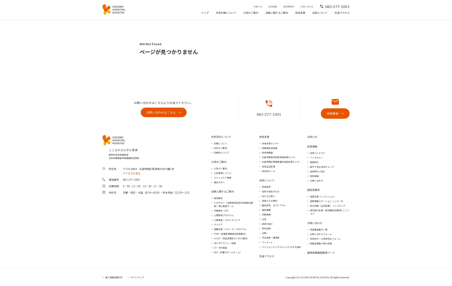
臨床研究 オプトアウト (274, 205)
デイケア (218, 224)
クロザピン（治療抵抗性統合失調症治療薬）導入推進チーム (233, 204)
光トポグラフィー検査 (225, 243)
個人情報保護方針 (114, 277)
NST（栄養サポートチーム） (228, 252)
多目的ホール (268, 171)
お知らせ (258, 6)
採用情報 (272, 6)
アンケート (267, 242)
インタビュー (316, 157)
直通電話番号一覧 (319, 229)
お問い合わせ (306, 6)
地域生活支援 (268, 166)
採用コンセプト (317, 152)
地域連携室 (267, 152)
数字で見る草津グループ (322, 166)
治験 (264, 232)
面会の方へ (219, 182)
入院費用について (222, 172)
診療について (220, 143)
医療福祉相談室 (269, 147)
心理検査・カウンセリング (227, 219)
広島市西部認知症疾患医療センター (279, 157)
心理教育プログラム (224, 215)
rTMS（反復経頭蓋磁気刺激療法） (230, 233)
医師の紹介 (267, 223)
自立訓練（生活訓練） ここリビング (327, 205)
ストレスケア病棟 (222, 177)
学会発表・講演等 (270, 237)
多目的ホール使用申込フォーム (325, 238)
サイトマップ (137, 277)
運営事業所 (288, 6)
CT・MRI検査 (220, 247)
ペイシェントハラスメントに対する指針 (281, 246)
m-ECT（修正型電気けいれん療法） (231, 238)
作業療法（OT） (222, 210)
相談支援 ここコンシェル (322, 196)
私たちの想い (268, 196)
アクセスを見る (131, 173)
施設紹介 (314, 162)
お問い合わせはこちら (161, 112)
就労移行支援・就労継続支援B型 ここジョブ (329, 212)
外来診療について (226, 12)
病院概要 (266, 209)
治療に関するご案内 (276, 12)
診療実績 (266, 214)
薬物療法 (218, 198)
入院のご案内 (250, 12)
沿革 (264, 219)
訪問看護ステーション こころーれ (326, 201)
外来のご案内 (220, 147)
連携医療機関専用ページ (321, 252)
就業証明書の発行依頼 (321, 243)
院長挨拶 (266, 186)
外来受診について (221, 137)
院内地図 (266, 228)
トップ (205, 12)
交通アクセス (342, 12)
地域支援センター (270, 143)
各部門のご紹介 (317, 171)
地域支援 (300, 12)
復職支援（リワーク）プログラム (230, 229)
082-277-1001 (337, 6)
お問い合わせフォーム (321, 234)
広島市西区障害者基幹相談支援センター (281, 161)
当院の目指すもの (270, 191)
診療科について (221, 152)
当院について (320, 12)
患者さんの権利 (269, 200)
